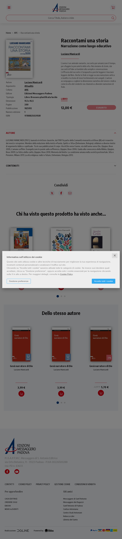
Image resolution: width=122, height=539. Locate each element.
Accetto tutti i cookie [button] (103, 281)
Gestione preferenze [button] (18, 281)
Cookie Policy (66, 274)
